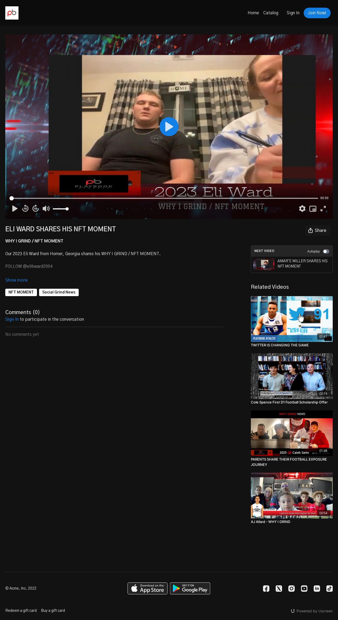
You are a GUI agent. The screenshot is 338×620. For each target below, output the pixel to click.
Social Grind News (59, 292)
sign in (12, 319)
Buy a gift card (53, 611)
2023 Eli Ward (26, 254)
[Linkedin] (317, 588)
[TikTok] (329, 588)
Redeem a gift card (21, 611)
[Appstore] (147, 588)
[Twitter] (279, 588)
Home (253, 13)
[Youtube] (304, 588)
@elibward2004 (38, 266)
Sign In (293, 13)
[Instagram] (291, 588)
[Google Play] (190, 588)
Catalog (270, 13)
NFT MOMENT (21, 292)
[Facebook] (266, 588)
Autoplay (313, 251)
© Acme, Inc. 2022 (20, 588)
